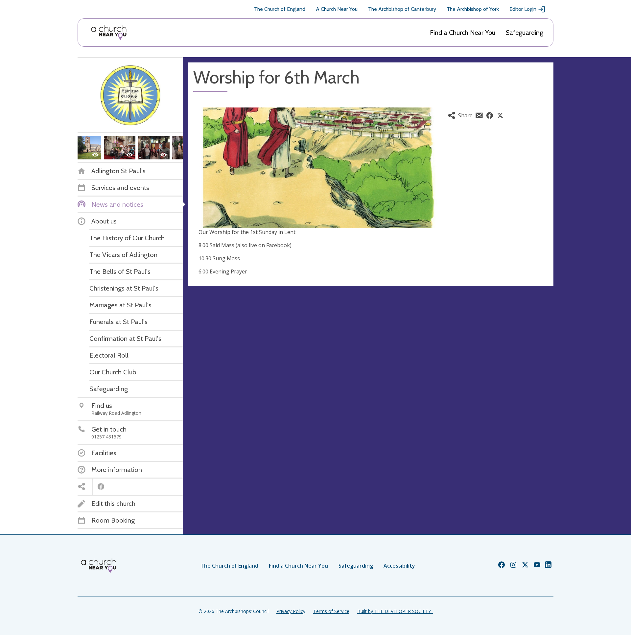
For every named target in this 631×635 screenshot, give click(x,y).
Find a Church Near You (462, 32)
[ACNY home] (109, 32)
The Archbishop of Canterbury (402, 9)
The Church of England (279, 9)
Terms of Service (331, 611)
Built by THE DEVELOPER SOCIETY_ (395, 611)
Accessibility (399, 565)
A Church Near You (337, 9)
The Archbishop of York (473, 9)
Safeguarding (524, 32)
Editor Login (522, 9)
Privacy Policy (290, 611)
